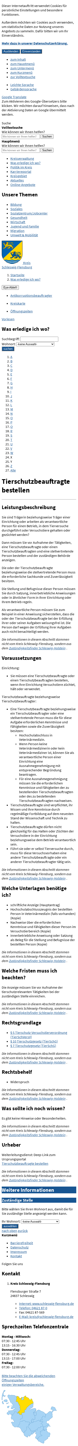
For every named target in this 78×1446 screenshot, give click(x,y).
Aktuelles (17, 180)
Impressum (18, 1251)
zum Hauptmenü (22, 64)
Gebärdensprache (23, 89)
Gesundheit (18, 217)
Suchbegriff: (11, 339)
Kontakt (16, 1256)
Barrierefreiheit (21, 1243)
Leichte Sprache (22, 84)
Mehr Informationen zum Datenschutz (29, 119)
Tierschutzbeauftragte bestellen (25, 1163)
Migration (17, 230)
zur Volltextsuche (22, 77)
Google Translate (14, 97)
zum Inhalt (18, 59)
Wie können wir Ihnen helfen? (23, 132)
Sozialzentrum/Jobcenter (29, 213)
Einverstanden (31, 51)
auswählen (10, 1226)
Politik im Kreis (21, 167)
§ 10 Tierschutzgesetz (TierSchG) (34, 1041)
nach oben (9, 1230)
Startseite (17, 275)
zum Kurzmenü (21, 72)
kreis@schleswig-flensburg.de (46, 1316)
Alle (13, 470)
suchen (8, 348)
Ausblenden (10, 51)
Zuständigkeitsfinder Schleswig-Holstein (37, 648)
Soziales (16, 209)
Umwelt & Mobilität (24, 235)
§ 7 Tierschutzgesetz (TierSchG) (33, 1045)
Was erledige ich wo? (25, 163)
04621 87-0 (33, 1308)
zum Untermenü (22, 68)
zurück (23, 1230)
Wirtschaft (17, 222)
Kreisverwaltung (22, 158)
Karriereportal (20, 171)
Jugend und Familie (24, 226)
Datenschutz (19, 1247)
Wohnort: (9, 344)
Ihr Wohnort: (11, 1221)
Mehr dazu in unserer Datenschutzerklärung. (35, 43)
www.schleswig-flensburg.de (46, 1303)
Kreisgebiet (18, 176)
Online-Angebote (22, 184)
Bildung (16, 204)
